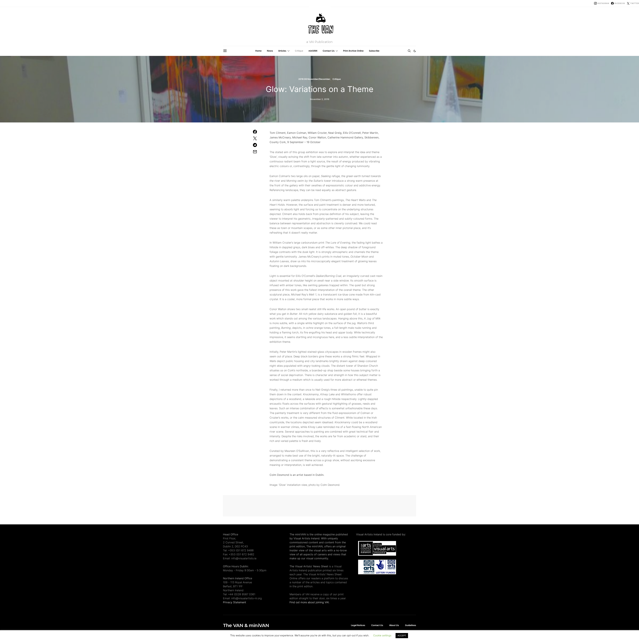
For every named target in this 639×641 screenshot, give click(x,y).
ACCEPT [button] (402, 635)
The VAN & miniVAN (246, 625)
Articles (282, 50)
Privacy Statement (234, 602)
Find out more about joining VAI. (309, 602)
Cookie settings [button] (382, 635)
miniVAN (313, 50)
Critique (299, 50)
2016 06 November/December (314, 79)
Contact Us (328, 50)
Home (258, 50)
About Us (394, 625)
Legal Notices (358, 625)
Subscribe (374, 50)
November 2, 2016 (319, 99)
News (270, 50)
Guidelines (410, 625)
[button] (414, 51)
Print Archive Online (353, 50)
